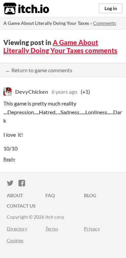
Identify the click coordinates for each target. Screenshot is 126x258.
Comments (104, 23)
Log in (110, 8)
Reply (9, 159)
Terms (51, 228)
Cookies (15, 240)
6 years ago (64, 91)
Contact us (21, 206)
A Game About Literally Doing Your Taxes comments (60, 46)
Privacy (92, 228)
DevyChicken (31, 91)
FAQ (50, 195)
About (15, 195)
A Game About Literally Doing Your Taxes (46, 23)
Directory (17, 228)
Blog (90, 195)
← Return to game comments (38, 70)
